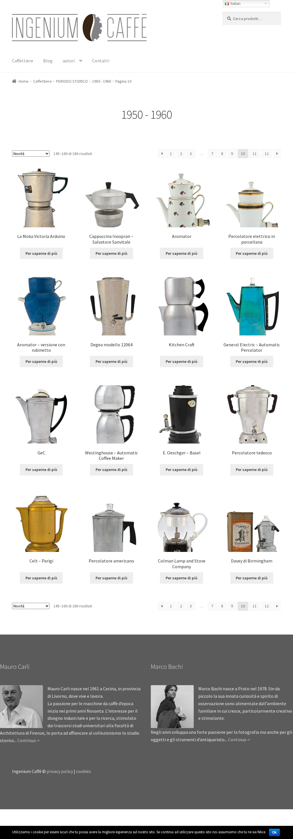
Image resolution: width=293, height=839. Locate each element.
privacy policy (60, 771)
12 (267, 153)
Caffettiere (22, 60)
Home (24, 81)
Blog (48, 60)
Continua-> (28, 740)
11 (255, 153)
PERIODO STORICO (72, 81)
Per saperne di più (41, 253)
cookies (83, 771)
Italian (234, 3)
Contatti (100, 60)
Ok (274, 832)
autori (69, 60)
